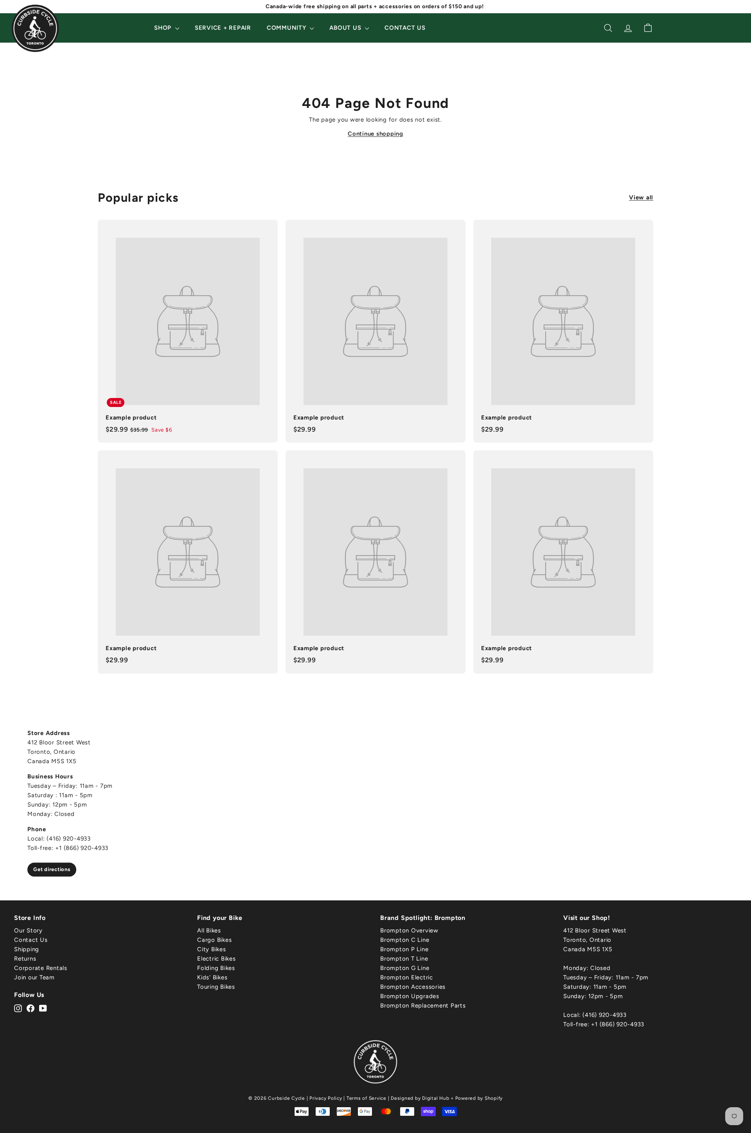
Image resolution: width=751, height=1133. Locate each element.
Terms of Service (366, 1098)
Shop (163, 27)
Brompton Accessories (413, 986)
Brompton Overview (409, 930)
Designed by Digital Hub (420, 1098)
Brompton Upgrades (409, 996)
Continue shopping (375, 133)
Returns (25, 958)
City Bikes (211, 949)
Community (287, 27)
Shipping (26, 949)
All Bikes (209, 930)
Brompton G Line (404, 968)
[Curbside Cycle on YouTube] (43, 1007)
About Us (346, 27)
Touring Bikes (216, 986)
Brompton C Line (404, 939)
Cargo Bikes (214, 939)
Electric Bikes (216, 958)
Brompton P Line (404, 949)
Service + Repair (223, 27)
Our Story (28, 930)
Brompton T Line (404, 958)
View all (641, 197)
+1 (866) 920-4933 (617, 1024)
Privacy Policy (325, 1098)
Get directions (51, 869)
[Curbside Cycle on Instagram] (18, 1007)
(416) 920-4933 (604, 1014)
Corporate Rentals (40, 968)
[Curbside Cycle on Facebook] (30, 1007)
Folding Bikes (216, 968)
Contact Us (405, 27)
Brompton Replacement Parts (423, 1005)
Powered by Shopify (479, 1098)
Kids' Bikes (212, 977)
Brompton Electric (406, 977)
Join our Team (34, 977)
